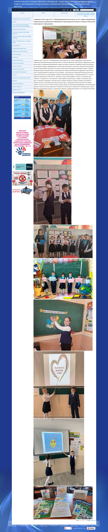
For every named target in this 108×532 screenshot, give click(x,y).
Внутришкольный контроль (18, 29)
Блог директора (16, 45)
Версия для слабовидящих (87, 2)
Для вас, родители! (17, 86)
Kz (74, 9)
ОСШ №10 (93, 520)
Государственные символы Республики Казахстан (21, 37)
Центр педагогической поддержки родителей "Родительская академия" (21, 25)
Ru (77, 9)
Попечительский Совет (18, 83)
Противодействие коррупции (19, 72)
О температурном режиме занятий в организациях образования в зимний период (86, 14)
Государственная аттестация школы (21, 19)
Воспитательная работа (18, 63)
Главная (22, 13)
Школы (43, 13)
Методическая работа (17, 60)
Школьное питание (17, 66)
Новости (14, 75)
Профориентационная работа (19, 51)
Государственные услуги (18, 69)
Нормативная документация (19, 48)
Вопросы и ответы (16, 89)
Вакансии (14, 80)
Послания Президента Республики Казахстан (20, 33)
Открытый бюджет (16, 54)
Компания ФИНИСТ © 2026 (79, 528)
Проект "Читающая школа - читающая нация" (21, 42)
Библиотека (15, 57)
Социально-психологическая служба (21, 77)
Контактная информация (18, 92)
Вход (64, 9)
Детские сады (64, 13)
